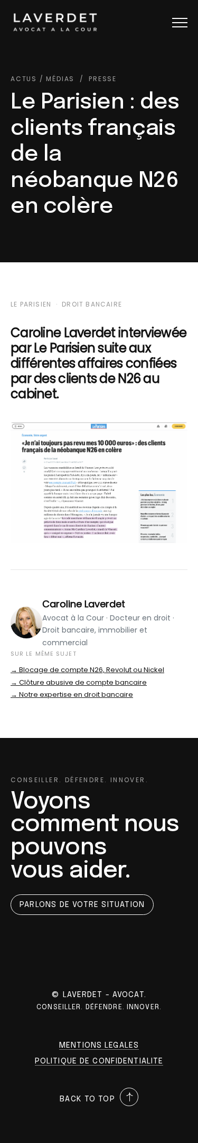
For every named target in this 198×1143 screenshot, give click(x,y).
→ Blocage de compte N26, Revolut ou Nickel (87, 670)
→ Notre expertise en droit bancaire (72, 694)
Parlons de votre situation (82, 905)
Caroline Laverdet (83, 603)
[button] (179, 22)
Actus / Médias (42, 78)
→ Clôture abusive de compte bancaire (79, 682)
